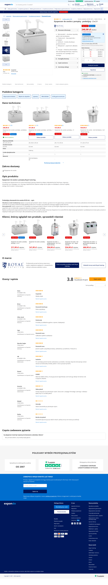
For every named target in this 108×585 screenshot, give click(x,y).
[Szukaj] (68, 4)
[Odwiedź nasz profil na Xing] (80, 524)
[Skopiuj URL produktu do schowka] (105, 19)
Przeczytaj (13, 73)
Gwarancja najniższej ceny (89, 78)
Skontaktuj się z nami (62, 507)
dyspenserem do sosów (17, 182)
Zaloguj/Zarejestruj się (87, 41)
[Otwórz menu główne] (5, 9)
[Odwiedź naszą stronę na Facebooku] (75, 524)
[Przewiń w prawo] (104, 12)
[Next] (6, 64)
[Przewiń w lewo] (3, 12)
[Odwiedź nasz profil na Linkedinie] (77, 524)
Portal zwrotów (61, 512)
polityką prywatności (51, 496)
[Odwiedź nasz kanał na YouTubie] (72, 524)
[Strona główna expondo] (4, 16)
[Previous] (6, 19)
